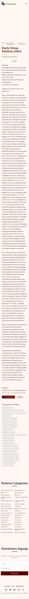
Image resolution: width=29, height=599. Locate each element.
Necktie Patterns (4, 517)
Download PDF (9, 397)
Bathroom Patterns (19, 492)
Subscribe (14, 573)
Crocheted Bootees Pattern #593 (11, 457)
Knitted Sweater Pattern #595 (10, 421)
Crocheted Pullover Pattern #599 (10, 446)
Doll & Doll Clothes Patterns (7, 508)
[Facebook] (14, 590)
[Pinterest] (6, 590)
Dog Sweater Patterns (6, 506)
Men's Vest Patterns (5, 515)
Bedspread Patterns (5, 495)
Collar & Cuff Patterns (20, 504)
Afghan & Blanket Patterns (7, 490)
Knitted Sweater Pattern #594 (10, 424)
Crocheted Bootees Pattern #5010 (11, 459)
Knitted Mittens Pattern (8, 429)
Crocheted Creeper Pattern (9, 443)
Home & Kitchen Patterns (6, 513)
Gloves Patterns (4, 510)
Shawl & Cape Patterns (6, 524)
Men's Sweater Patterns (20, 513)
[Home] (9, 3)
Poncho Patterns (4, 520)
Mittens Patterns (18, 515)
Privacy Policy (20, 586)
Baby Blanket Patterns (20, 490)
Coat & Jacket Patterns (6, 504)
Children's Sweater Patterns (7, 500)
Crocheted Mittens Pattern (9, 462)
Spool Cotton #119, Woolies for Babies (13, 393)
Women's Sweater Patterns (7, 532)
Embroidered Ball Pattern (8, 440)
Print (20, 397)
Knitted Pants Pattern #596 (9, 435)
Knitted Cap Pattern (21, 435)
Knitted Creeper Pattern (8, 413)
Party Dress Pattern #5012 (11, 43)
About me (7, 586)
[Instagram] (18, 590)
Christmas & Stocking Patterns (20, 501)
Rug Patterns (4, 522)
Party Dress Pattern (7, 415)
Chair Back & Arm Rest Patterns (6, 498)
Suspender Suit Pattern (8, 407)
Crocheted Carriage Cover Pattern (11, 454)
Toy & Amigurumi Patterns (7, 529)
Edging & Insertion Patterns (21, 508)
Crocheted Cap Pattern (8, 465)
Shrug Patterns (18, 524)
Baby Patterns (4, 492)
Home (3, 43)
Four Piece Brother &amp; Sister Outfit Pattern (13, 410)
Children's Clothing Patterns (21, 497)
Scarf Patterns (18, 522)
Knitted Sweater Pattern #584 (10, 418)
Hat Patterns (17, 510)
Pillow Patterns (18, 517)
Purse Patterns (18, 520)
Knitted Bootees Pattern (8, 437)
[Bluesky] (10, 590)
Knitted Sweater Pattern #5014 (10, 426)
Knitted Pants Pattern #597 (9, 432)
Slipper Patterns (4, 526)
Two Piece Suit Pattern (20, 413)
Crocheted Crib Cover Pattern (9, 451)
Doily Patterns (18, 506)
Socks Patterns (18, 526)
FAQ (13, 586)
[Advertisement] (14, 22)
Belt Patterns (18, 495)
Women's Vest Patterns (20, 532)
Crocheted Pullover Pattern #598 (10, 448)
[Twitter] (22, 590)
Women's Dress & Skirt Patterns (20, 529)
